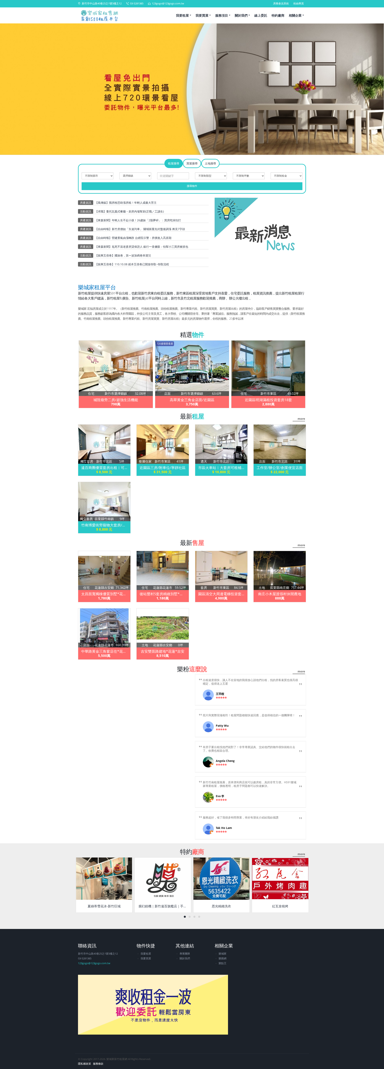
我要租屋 (182, 15)
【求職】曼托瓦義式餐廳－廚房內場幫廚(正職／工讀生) (129, 211)
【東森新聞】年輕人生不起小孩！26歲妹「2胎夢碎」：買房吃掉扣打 (138, 220)
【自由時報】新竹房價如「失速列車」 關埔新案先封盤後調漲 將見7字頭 (140, 229)
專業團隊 (185, 953)
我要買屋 (202, 15)
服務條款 (98, 1063)
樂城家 (222, 953)
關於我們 (241, 15)
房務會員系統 (281, 3)
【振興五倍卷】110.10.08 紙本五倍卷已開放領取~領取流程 (132, 264)
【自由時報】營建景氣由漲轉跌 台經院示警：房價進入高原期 (133, 238)
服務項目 (221, 15)
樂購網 (222, 958)
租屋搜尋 (173, 163)
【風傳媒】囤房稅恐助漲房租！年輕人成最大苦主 (126, 202)
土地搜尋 (210, 163)
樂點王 (222, 963)
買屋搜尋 (192, 163)
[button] (8, 89)
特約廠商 (278, 15)
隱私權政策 (84, 1063)
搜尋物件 (192, 186)
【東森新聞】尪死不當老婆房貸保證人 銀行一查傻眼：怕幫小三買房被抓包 (141, 246)
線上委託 (260, 15)
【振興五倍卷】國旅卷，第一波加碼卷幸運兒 (123, 255)
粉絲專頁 (298, 3)
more (301, 419)
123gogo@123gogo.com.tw (168, 3)
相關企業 (295, 15)
